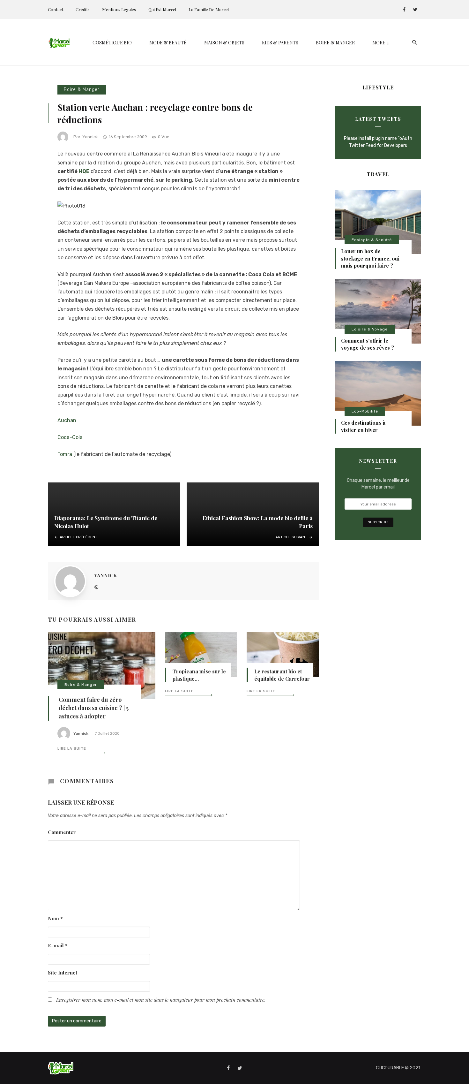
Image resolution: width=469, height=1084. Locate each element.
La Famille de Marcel (209, 9)
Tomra (64, 454)
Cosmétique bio (112, 43)
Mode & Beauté (168, 43)
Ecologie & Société (372, 240)
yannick (90, 136)
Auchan (66, 420)
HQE (83, 171)
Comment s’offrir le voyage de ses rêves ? (367, 344)
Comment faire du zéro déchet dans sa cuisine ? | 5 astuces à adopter (94, 708)
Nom (55, 918)
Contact (55, 9)
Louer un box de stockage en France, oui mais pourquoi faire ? (370, 258)
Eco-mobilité (365, 411)
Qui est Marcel (162, 9)
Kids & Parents (280, 43)
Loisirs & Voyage (370, 329)
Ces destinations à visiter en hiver (363, 426)
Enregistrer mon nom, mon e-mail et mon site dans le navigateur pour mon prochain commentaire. (161, 999)
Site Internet (62, 972)
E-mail (58, 945)
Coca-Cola (70, 437)
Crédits (83, 9)
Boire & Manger (335, 43)
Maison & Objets (224, 43)
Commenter (62, 832)
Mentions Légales (119, 9)
